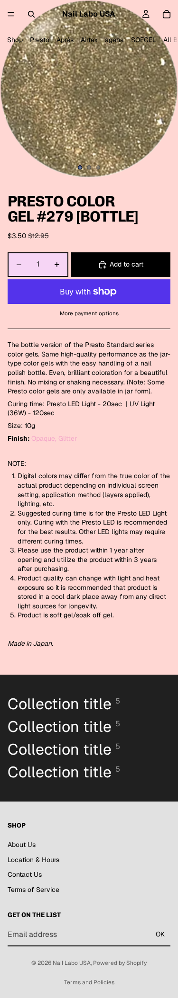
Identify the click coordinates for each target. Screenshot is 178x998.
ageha (114, 40)
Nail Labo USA (72, 963)
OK (160, 934)
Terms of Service (33, 889)
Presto (39, 40)
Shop (15, 40)
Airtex (89, 40)
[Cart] (166, 14)
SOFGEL (143, 40)
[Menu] (11, 14)
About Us (22, 844)
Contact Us (25, 874)
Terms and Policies (89, 982)
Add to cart (126, 264)
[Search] (31, 14)
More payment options (89, 313)
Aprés (65, 40)
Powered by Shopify (120, 963)
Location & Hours (33, 859)
